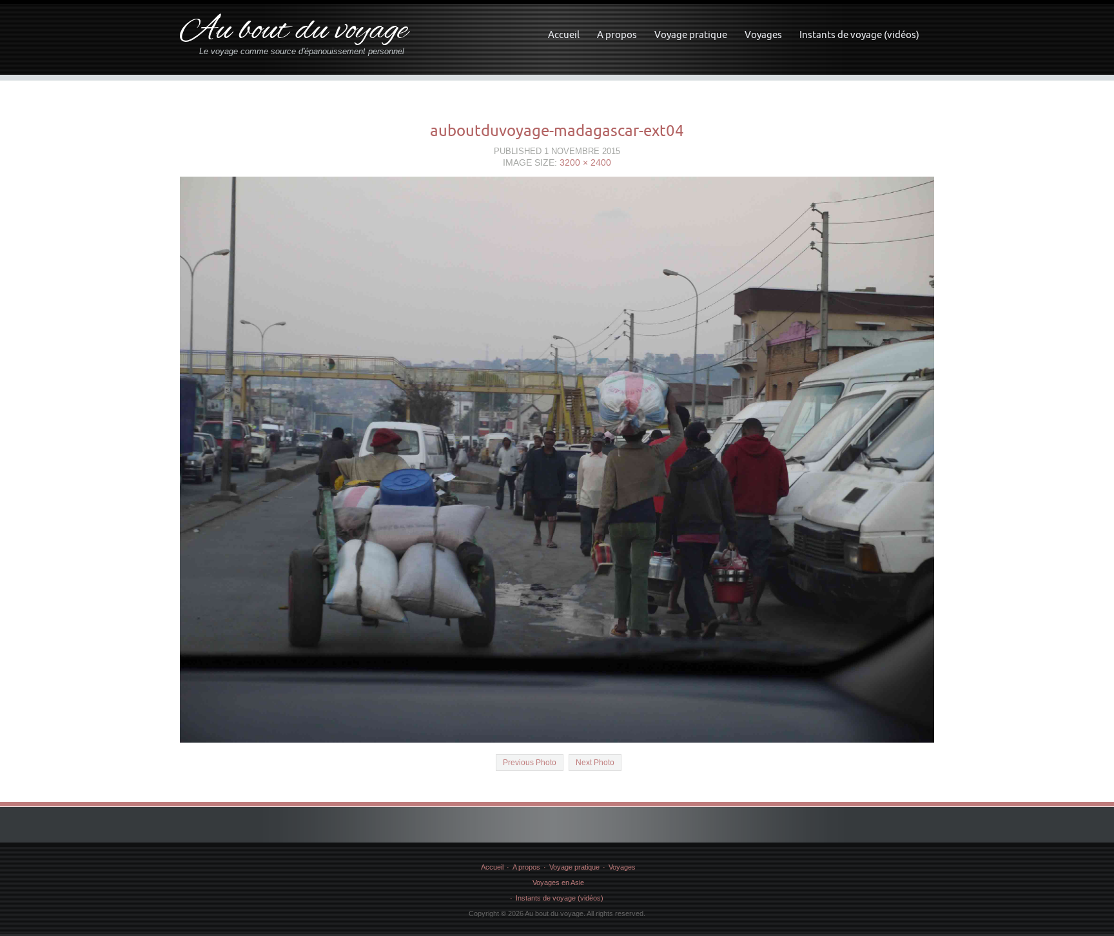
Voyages (763, 34)
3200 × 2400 (585, 162)
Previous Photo (529, 762)
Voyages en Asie (558, 882)
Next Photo (595, 762)
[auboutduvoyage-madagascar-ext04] (557, 458)
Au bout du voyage (293, 31)
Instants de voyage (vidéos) (859, 34)
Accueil (564, 34)
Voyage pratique (690, 34)
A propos (617, 34)
